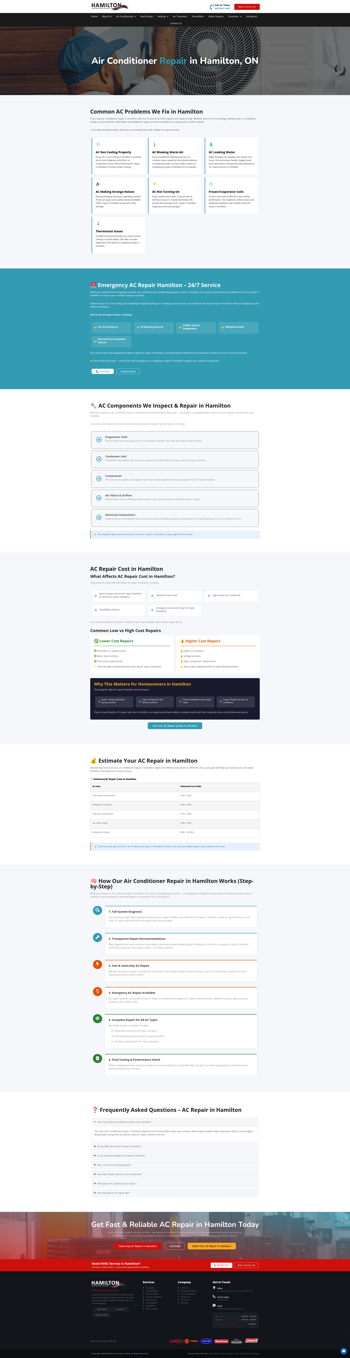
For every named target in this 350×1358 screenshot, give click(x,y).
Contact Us (176, 23)
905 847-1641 (222, 8)
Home (94, 16)
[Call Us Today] (214, 1296)
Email (219, 1306)
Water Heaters (216, 16)
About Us (107, 16)
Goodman (233, 16)
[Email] (214, 1305)
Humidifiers (198, 16)
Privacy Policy (194, 1353)
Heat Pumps (146, 16)
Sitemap (204, 1353)
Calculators (251, 16)
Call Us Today (223, 1297)
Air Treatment (180, 16)
